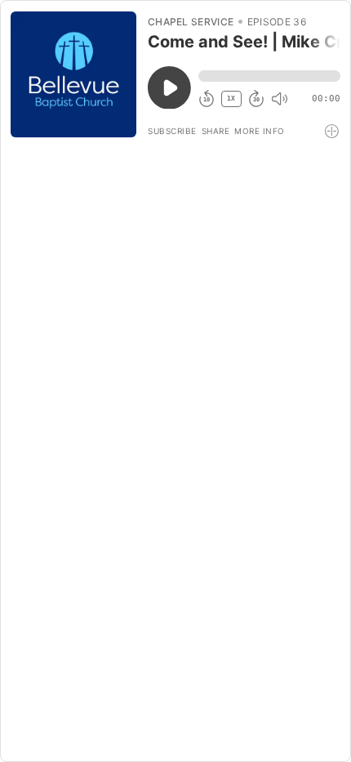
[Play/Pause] (73, 74)
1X (231, 98)
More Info (259, 131)
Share (216, 131)
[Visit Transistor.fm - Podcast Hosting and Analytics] (332, 131)
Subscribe (172, 131)
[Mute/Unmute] (279, 99)
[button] (269, 76)
